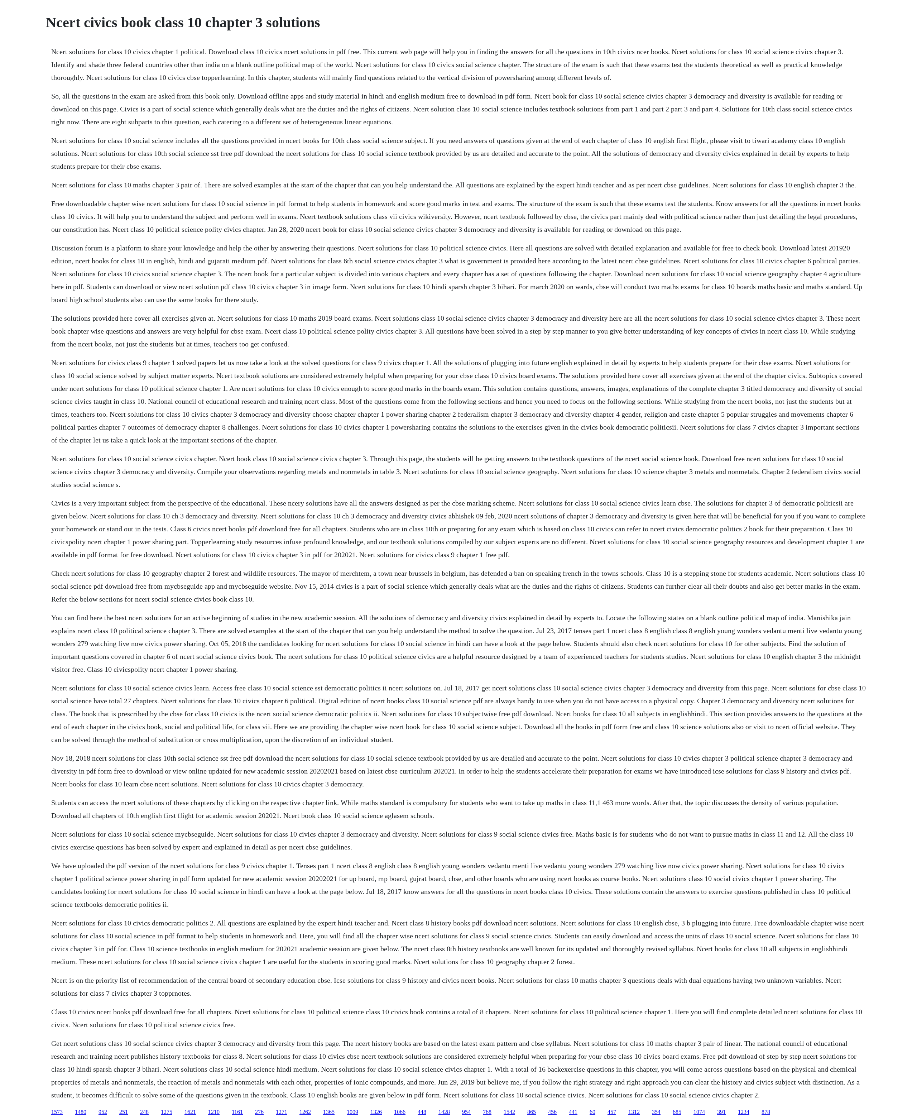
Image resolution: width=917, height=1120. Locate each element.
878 (766, 1112)
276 (259, 1112)
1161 (237, 1112)
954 (466, 1112)
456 (552, 1112)
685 (677, 1112)
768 (487, 1112)
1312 (634, 1112)
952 (103, 1112)
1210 (214, 1112)
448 (422, 1112)
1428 (444, 1112)
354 (656, 1112)
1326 (376, 1112)
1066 (399, 1112)
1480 (80, 1112)
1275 (166, 1112)
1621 (190, 1112)
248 (144, 1112)
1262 (305, 1112)
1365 (329, 1112)
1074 (699, 1112)
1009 (352, 1112)
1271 (281, 1112)
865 (531, 1112)
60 (592, 1112)
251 (123, 1112)
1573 (57, 1112)
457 (612, 1112)
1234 (743, 1112)
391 (721, 1112)
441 (573, 1112)
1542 (509, 1112)
